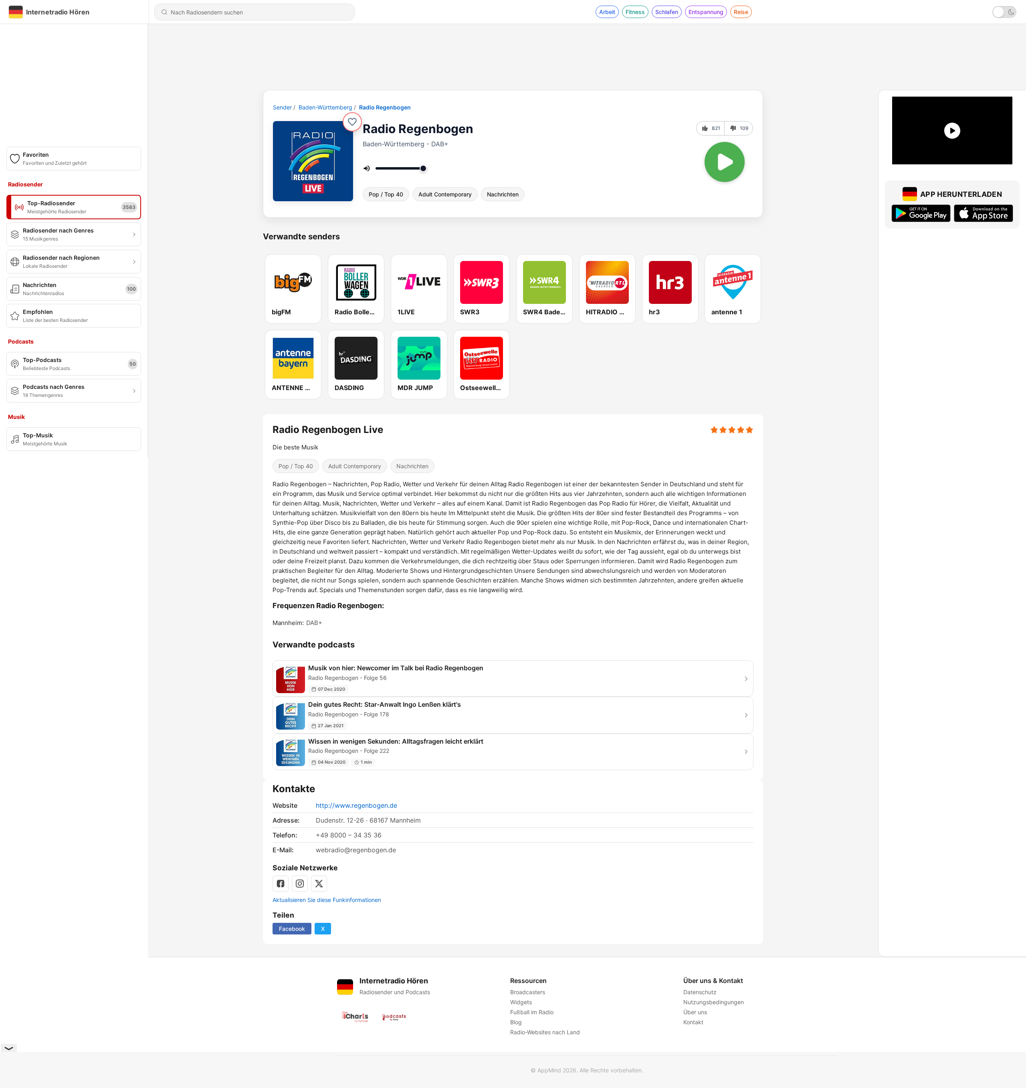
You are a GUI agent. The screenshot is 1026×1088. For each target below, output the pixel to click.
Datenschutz (700, 992)
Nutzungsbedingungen (713, 1002)
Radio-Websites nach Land (545, 1032)
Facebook (292, 928)
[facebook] (281, 884)
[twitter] (319, 884)
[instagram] (300, 884)
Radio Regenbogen (385, 107)
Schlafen (666, 11)
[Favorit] (352, 121)
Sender (282, 107)
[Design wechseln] (1004, 12)
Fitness (635, 11)
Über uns (695, 1012)
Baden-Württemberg (325, 107)
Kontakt (693, 1022)
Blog (516, 1022)
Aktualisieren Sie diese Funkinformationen (327, 899)
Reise (741, 11)
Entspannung (706, 11)
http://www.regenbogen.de (356, 805)
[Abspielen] (725, 162)
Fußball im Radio (531, 1012)
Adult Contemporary (445, 194)
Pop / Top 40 (386, 194)
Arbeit (607, 11)
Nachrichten (503, 194)
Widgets (521, 1002)
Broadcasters (527, 992)
